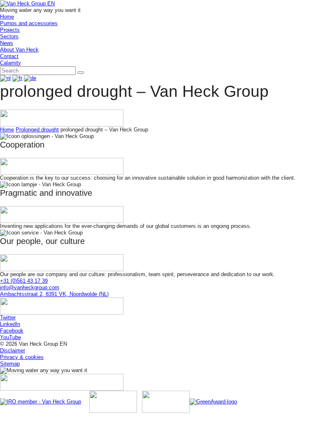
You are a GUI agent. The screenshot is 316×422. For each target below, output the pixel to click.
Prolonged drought (37, 130)
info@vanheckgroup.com (29, 287)
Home (7, 130)
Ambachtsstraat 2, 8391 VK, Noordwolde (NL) (54, 294)
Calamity (10, 63)
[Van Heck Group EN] (27, 3)
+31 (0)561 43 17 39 (24, 281)
